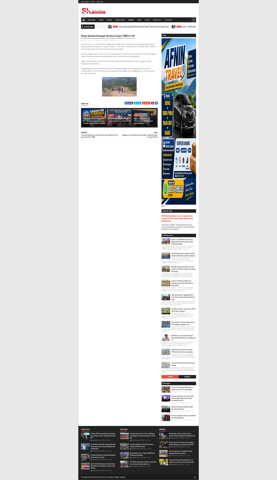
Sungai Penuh (120, 20)
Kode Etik (93, 1)
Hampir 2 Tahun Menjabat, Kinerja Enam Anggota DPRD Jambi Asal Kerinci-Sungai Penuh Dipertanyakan (182, 241)
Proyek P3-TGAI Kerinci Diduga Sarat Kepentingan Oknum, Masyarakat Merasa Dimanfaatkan (182, 283)
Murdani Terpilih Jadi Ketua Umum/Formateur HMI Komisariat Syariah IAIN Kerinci (143, 120)
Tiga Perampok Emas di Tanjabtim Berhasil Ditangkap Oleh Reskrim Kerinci (180, 452)
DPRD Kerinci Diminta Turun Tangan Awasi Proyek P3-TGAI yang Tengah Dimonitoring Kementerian (177, 218)
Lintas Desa (157, 20)
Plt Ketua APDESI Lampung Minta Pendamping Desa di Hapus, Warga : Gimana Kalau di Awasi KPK (103, 435)
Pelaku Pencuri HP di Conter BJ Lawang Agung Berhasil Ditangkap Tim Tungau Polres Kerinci (181, 443)
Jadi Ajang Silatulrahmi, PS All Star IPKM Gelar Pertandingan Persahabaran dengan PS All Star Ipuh (142, 435)
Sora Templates (109, 477)
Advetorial (92, 20)
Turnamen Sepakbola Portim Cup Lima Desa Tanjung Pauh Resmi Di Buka (141, 445)
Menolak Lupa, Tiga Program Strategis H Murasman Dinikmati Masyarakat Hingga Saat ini (183, 337)
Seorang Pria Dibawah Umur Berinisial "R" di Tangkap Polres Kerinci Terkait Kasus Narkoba (181, 461)
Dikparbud (116, 40)
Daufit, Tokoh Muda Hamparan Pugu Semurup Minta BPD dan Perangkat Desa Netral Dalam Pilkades (103, 466)
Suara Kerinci (94, 477)
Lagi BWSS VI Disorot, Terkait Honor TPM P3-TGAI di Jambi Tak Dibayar (183, 310)
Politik (147, 20)
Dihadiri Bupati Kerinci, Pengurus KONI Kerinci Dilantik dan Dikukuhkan (142, 454)
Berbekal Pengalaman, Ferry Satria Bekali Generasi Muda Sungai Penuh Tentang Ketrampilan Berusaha (182, 398)
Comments (187, 377)
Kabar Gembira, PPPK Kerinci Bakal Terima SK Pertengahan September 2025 (182, 323)
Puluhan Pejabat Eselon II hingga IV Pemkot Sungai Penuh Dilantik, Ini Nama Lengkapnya (183, 254)
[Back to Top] (195, 477)
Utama (101, 20)
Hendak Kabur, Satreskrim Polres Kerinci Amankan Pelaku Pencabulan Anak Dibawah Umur (182, 434)
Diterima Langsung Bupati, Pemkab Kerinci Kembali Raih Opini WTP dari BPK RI (119, 120)
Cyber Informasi (85, 1)
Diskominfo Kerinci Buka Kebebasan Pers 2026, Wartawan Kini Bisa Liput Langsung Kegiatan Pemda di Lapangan (94, 120)
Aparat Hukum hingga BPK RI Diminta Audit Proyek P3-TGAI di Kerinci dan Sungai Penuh (125, 26)
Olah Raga (168, 20)
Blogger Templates (120, 477)
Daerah (109, 20)
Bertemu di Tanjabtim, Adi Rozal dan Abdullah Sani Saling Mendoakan (183, 416)
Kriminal (131, 20)
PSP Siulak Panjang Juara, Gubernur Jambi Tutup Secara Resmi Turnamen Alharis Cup (143, 463)
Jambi (139, 20)
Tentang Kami (100, 1)
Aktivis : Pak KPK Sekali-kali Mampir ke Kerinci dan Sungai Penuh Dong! (184, 26)
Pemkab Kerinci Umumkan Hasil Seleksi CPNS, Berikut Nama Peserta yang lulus (182, 350)
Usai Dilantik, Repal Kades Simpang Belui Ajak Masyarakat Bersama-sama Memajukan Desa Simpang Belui (103, 446)
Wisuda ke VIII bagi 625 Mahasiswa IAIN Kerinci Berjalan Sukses (182, 408)
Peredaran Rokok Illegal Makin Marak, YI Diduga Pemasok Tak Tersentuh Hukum (182, 388)
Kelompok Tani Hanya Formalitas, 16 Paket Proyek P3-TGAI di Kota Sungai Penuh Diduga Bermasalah (183, 269)
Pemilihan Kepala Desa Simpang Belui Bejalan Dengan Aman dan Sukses (103, 456)
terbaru (170, 377)
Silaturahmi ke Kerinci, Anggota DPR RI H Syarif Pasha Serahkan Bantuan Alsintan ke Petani (183, 297)
